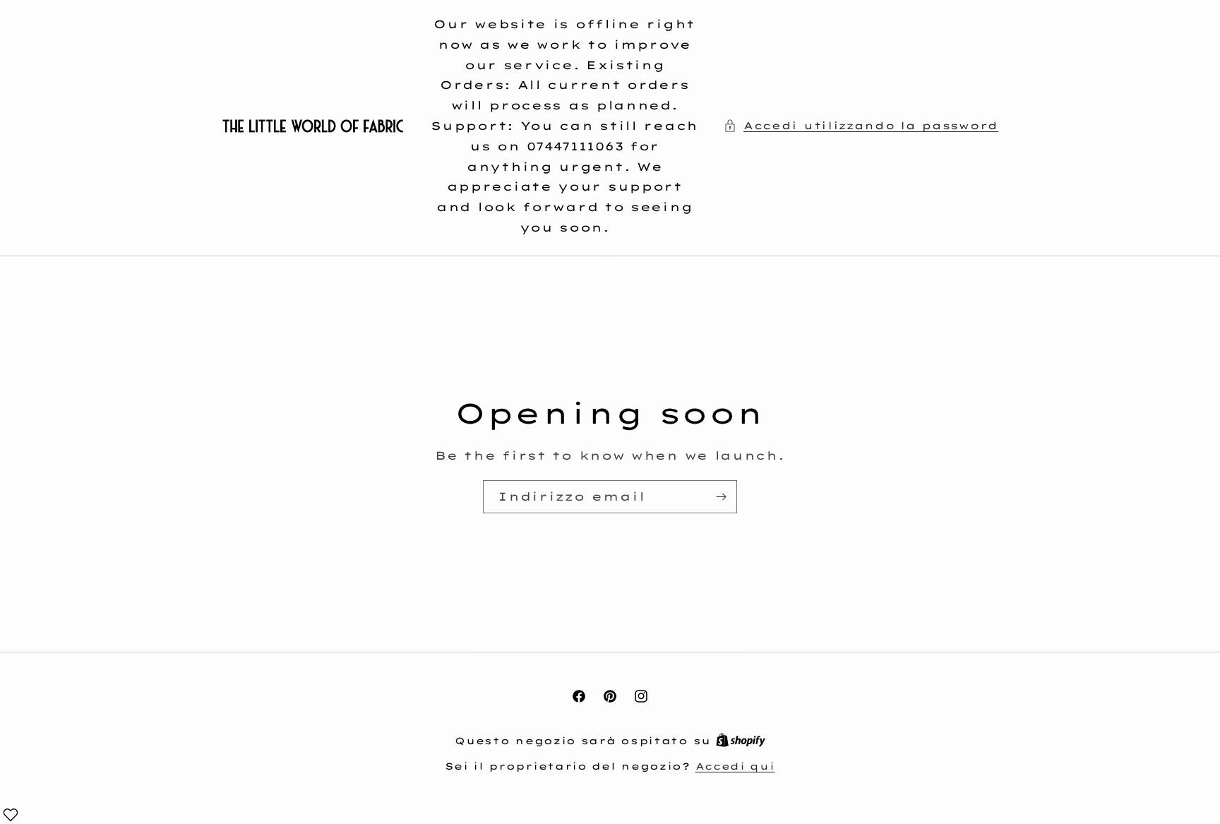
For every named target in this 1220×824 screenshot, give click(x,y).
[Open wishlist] (10, 815)
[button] (861, 126)
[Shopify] (740, 740)
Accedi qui (735, 766)
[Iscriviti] (720, 496)
